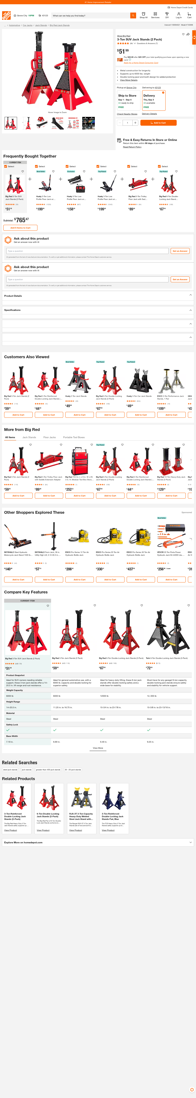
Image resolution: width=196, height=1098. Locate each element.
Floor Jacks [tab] (49, 437)
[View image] (11, 123)
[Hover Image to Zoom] (57, 71)
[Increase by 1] (135, 123)
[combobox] (90, 15)
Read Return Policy (132, 147)
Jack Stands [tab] (29, 437)
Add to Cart (160, 122)
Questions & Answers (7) (147, 43)
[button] (98, 296)
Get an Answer (180, 251)
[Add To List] (183, 34)
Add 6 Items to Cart (20, 227)
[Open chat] (194, 37)
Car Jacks (27, 25)
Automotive (14, 25)
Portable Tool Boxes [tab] (74, 437)
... (5, 25)
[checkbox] (5, 166)
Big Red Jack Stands (60, 25)
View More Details (128, 80)
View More (98, 748)
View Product (10, 830)
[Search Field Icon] (133, 15)
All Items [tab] (10, 437)
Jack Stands (41, 25)
